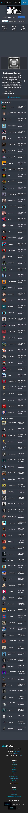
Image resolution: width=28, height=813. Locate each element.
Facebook (14, 794)
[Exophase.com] (7, 2)
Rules (14, 767)
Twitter (14, 792)
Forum (23, 21)
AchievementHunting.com (14, 796)
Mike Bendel (17, 751)
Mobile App (14, 764)
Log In (24, 2)
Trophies (5, 21)
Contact (14, 771)
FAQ (14, 762)
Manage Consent (14, 776)
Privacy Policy (14, 778)
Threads (14, 789)
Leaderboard (12, 21)
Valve (20, 755)
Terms (14, 780)
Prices (18, 21)
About (14, 769)
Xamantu (16, 753)
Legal (14, 774)
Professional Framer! (12, 73)
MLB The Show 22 (9, 17)
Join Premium (14, 783)
